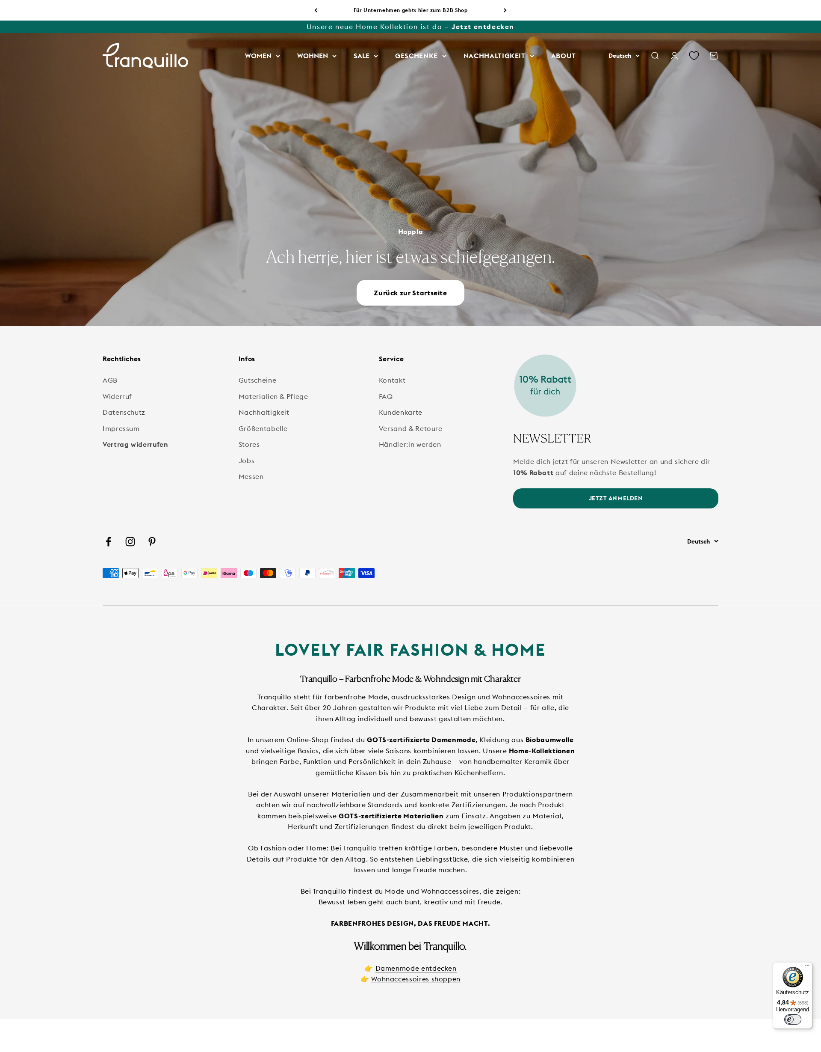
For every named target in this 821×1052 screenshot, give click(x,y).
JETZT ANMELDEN (616, 498)
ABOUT (563, 55)
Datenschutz (124, 412)
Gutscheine (257, 380)
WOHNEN (312, 55)
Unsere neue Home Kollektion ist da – (410, 26)
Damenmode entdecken (416, 968)
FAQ (386, 396)
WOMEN (258, 55)
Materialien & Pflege (273, 396)
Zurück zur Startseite (410, 292)
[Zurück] (315, 10)
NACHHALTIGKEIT (495, 55)
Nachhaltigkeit (264, 412)
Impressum (121, 428)
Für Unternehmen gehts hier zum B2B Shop (411, 10)
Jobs (247, 460)
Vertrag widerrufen (135, 444)
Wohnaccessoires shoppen (416, 979)
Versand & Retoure (411, 428)
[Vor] (505, 10)
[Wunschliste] (694, 56)
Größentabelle (263, 428)
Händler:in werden (410, 444)
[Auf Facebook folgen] (108, 541)
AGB (110, 380)
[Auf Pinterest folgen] (152, 541)
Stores (249, 444)
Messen (251, 476)
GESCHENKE (416, 55)
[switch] (792, 1019)
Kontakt (392, 380)
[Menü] (807, 967)
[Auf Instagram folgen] (130, 541)
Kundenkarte (400, 412)
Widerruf (117, 396)
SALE (361, 55)
